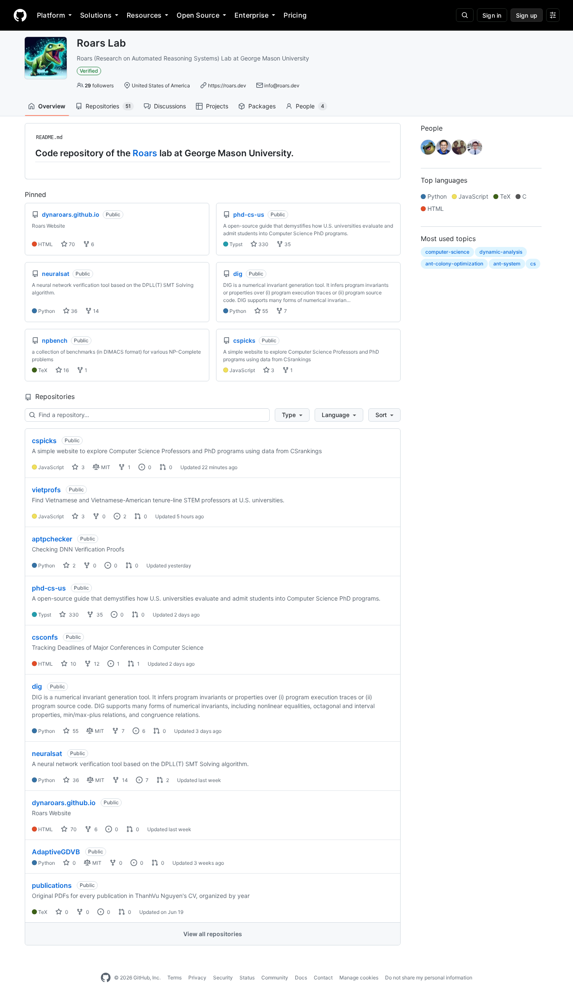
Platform (51, 15)
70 (71, 244)
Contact (323, 977)
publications (52, 885)
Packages (262, 106)
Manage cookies (358, 977)
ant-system (507, 263)
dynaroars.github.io (64, 802)
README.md (49, 137)
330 (262, 244)
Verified (89, 71)
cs (533, 263)
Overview (51, 106)
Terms (174, 977)
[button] (292, 415)
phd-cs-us (49, 588)
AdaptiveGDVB (56, 852)
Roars (145, 153)
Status (247, 977)
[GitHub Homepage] (106, 977)
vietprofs (46, 490)
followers (99, 85)
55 (264, 311)
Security (223, 977)
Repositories (108, 106)
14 (95, 311)
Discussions (170, 106)
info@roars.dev (282, 85)
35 (287, 244)
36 (73, 311)
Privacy (197, 977)
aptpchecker (52, 539)
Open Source (198, 15)
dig (37, 686)
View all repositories (212, 933)
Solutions (96, 15)
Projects (217, 106)
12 (96, 664)
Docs (301, 977)
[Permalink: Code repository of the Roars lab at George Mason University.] (29, 153)
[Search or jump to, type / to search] (465, 15)
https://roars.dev (227, 85)
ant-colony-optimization (454, 263)
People (310, 106)
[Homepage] (20, 15)
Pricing (295, 15)
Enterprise (251, 15)
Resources (144, 15)
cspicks (44, 440)
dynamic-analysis (500, 252)
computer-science (447, 252)
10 (72, 664)
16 (65, 370)
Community (274, 977)
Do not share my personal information (428, 977)
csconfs (45, 637)
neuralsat (47, 753)
